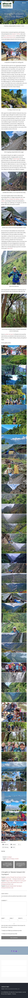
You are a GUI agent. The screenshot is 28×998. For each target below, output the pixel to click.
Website (20, 918)
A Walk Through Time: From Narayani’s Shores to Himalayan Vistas (7, 864)
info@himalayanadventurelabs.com (12, 988)
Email (11, 918)
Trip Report (9, 857)
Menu (24, 2)
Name (3, 918)
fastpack (8, 858)
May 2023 (10, 248)
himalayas (12, 858)
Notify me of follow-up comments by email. (12, 930)
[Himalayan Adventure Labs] (7, 8)
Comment (4, 900)
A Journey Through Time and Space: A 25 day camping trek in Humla (20, 864)
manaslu (16, 858)
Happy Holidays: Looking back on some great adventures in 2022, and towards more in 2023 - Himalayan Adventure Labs (13, 882)
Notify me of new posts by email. (9, 933)
